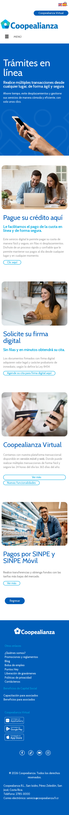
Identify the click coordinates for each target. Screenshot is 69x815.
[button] (7, 36)
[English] (60, 4)
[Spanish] (64, 4)
